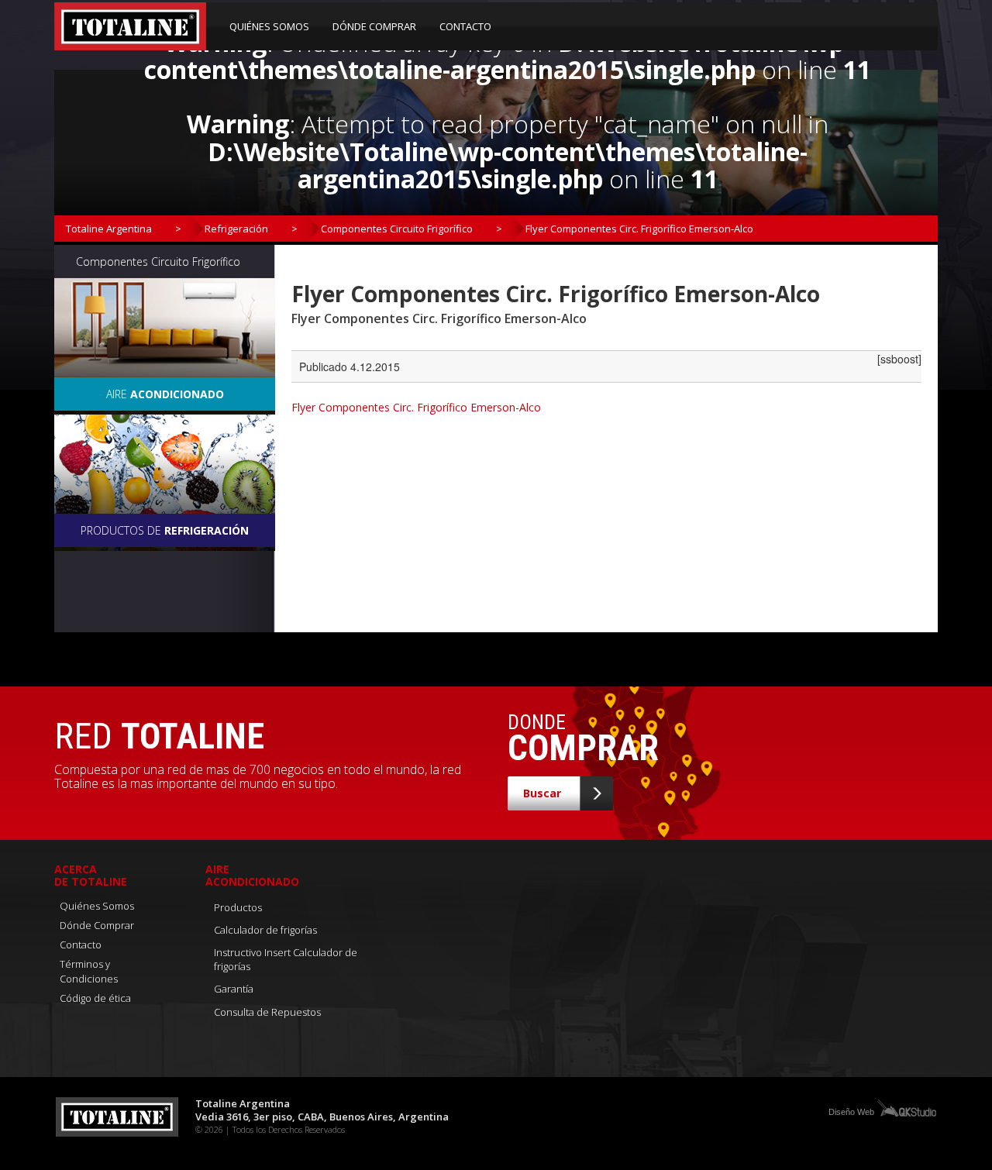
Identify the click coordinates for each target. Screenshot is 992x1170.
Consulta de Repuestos (267, 1012)
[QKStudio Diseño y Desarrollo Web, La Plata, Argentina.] (906, 1107)
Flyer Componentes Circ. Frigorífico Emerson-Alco (416, 407)
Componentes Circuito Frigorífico (397, 229)
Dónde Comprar (374, 26)
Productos (238, 907)
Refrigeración (236, 229)
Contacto (465, 26)
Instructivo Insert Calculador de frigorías (285, 959)
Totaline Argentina (109, 229)
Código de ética (95, 998)
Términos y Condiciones (89, 971)
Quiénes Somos (269, 26)
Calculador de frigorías (265, 930)
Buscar (542, 793)
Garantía (233, 989)
